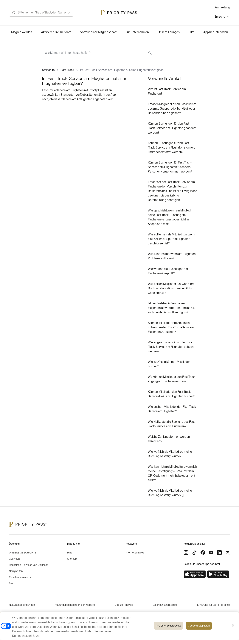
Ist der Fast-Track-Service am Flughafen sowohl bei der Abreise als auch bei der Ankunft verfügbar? (171, 308)
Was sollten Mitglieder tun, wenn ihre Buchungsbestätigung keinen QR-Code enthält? (171, 288)
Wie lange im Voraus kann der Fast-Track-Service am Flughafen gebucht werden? (171, 347)
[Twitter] (228, 552)
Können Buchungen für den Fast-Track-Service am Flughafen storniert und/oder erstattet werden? (171, 148)
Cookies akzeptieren (198, 625)
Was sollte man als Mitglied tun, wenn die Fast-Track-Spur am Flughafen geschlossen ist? (171, 239)
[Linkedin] (219, 552)
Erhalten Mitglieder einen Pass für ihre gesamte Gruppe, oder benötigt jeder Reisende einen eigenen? (172, 109)
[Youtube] (211, 552)
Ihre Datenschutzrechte (168, 625)
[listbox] (222, 17)
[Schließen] (233, 625)
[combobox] (98, 53)
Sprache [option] (219, 16)
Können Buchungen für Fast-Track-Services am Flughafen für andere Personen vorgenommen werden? (170, 167)
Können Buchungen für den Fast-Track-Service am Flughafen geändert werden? (172, 128)
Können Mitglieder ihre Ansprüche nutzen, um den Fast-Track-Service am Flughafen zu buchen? (172, 327)
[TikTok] (194, 552)
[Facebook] (203, 552)
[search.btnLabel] (150, 53)
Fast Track (67, 70)
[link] (195, 574)
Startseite (48, 70)
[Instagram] (186, 552)
